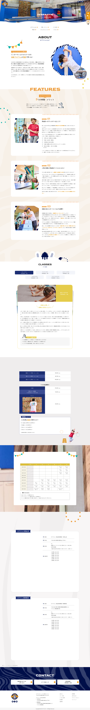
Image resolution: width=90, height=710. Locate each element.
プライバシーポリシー (75, 697)
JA (85, 1)
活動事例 (61, 701)
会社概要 (61, 699)
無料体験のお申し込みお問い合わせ (22, 682)
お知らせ (61, 693)
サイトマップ (74, 699)
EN (86, 1)
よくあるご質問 (62, 697)
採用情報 (73, 693)
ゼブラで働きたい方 (45, 682)
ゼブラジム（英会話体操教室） (41, 697)
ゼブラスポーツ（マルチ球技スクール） (42, 693)
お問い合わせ (74, 695)
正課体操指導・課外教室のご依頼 (68, 682)
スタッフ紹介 (62, 695)
